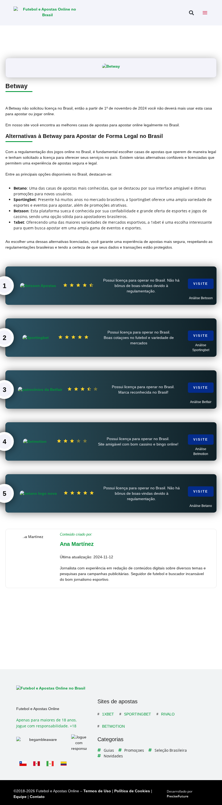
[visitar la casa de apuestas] (111, 66)
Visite (200, 284)
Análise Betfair (200, 402)
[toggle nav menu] (205, 12)
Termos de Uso (97, 791)
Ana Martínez (77, 544)
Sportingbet (137, 714)
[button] (191, 12)
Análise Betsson (201, 298)
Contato (37, 796)
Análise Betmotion (200, 451)
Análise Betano (201, 506)
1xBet (108, 714)
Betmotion (113, 726)
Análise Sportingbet (200, 347)
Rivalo (168, 714)
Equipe (20, 796)
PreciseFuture (177, 796)
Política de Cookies (132, 791)
